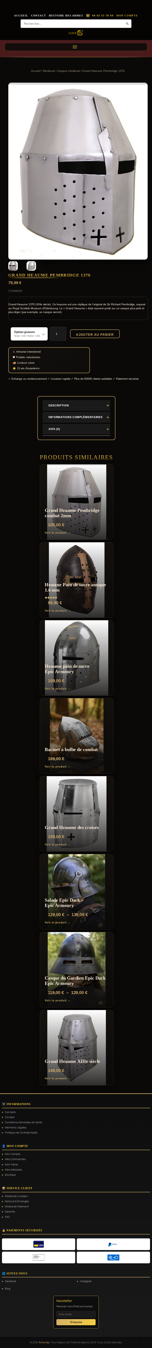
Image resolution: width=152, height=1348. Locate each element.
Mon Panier (11, 1164)
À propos (10, 1112)
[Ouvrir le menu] (76, 47)
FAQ (7, 1217)
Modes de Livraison (16, 1196)
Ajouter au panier (95, 334)
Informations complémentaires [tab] (75, 417)
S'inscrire (76, 1322)
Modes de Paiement (17, 1206)
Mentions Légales (15, 1127)
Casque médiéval (68, 70)
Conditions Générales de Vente (23, 1122)
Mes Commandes (15, 1159)
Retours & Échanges (17, 1201)
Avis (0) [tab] (54, 429)
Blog (7, 1288)
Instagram (86, 1281)
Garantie (10, 1211)
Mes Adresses (13, 1169)
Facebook (10, 1281)
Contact (38, 15)
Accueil (21, 15)
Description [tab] (58, 405)
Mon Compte (127, 15)
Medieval (49, 70)
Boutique (10, 1174)
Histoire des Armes (66, 15)
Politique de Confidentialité (21, 1132)
